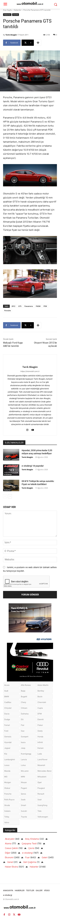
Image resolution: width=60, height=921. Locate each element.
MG (5, 776)
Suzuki (24, 811)
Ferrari (7, 725)
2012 (13, 306)
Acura (6, 685)
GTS (19, 306)
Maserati (41, 765)
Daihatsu (25, 714)
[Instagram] (27, 429)
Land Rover (42, 759)
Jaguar (7, 748)
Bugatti (24, 696)
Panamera (28, 306)
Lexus (6, 765)
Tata (39, 811)
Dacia (6, 714)
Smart (23, 805)
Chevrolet (42, 702)
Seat (40, 799)
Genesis (7, 736)
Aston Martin (43, 685)
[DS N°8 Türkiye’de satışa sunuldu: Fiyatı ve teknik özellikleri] (11, 485)
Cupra (40, 708)
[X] (14, 914)
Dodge (7, 719)
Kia (5, 754)
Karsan (41, 748)
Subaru (7, 811)
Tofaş (6, 817)
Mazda (7, 771)
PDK (45, 306)
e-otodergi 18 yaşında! (33, 466)
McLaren (25, 771)
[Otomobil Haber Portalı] (30, 907)
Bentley (41, 691)
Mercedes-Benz (45, 771)
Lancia (24, 759)
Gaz (22, 731)
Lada (40, 754)
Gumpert (24, 736)
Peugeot (41, 788)
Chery (23, 702)
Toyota (24, 817)
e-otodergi (8, 474)
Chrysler (8, 708)
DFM (40, 714)
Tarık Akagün (11, 35)
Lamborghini (9, 759)
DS (22, 719)
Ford (6, 731)
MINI (23, 776)
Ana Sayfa (7, 10)
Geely (40, 731)
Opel (40, 782)
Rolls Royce (9, 799)
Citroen (24, 708)
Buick (40, 696)
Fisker (40, 725)
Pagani (24, 788)
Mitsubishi (42, 776)
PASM (38, 306)
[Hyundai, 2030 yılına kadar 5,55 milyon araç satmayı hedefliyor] (11, 454)
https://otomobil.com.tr (30, 371)
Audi (6, 691)
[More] (38, 43)
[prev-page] (5, 496)
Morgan (7, 782)
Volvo (6, 822)
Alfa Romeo (26, 685)
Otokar (7, 788)
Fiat (22, 725)
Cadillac (7, 702)
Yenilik (15, 14)
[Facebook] (4, 914)
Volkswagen (43, 817)
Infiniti (40, 742)
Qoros (23, 794)
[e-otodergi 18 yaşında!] (11, 470)
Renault (41, 794)
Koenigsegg (26, 754)
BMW (6, 696)
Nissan (24, 782)
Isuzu (23, 742)
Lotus (23, 765)
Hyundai (8, 742)
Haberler (17, 10)
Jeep (23, 748)
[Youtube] (33, 429)
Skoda (7, 805)
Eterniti (41, 719)
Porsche (7, 310)
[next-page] (10, 496)
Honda (40, 736)
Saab (23, 799)
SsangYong (42, 805)
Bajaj (23, 691)
